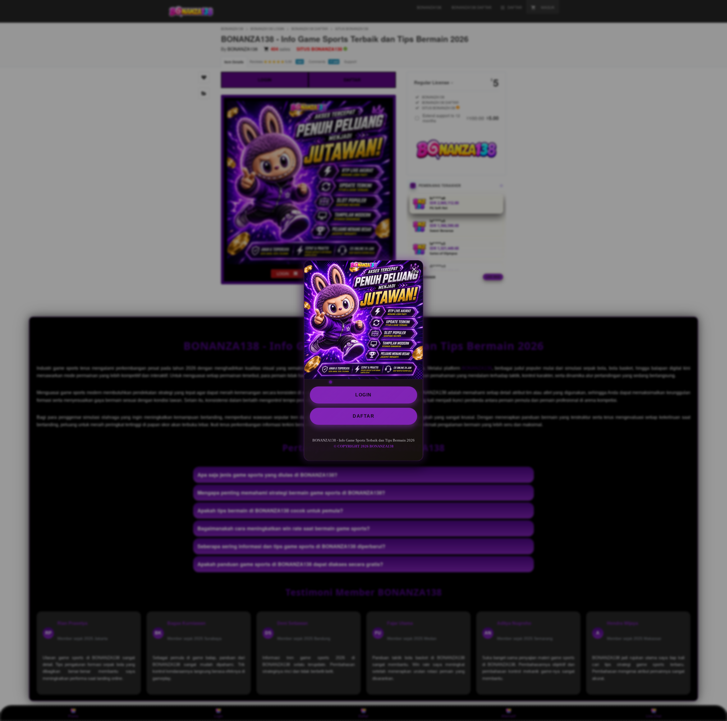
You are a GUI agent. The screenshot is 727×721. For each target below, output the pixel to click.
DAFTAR (363, 416)
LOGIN (363, 394)
